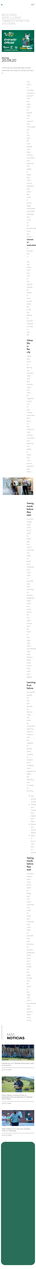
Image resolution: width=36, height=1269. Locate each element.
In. (10, 1254)
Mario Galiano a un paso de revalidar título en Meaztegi (16, 1130)
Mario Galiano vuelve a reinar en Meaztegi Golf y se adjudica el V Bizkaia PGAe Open (17, 1097)
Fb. (5, 1254)
